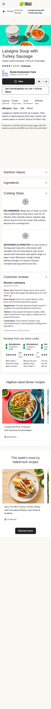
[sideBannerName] (25, 149)
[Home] (3, 11)
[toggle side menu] (3, 4)
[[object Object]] (39, 81)
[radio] (3, 66)
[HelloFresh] (25, 4)
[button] (25, 183)
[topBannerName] (25, 20)
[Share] (46, 81)
